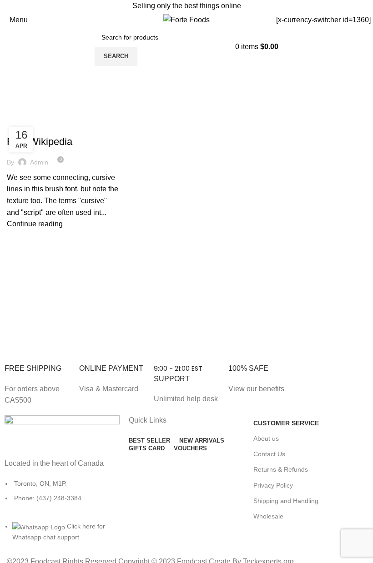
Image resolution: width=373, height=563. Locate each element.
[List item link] (62, 495)
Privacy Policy (273, 485)
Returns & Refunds (280, 469)
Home (14, 114)
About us (266, 438)
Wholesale (268, 516)
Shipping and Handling (285, 500)
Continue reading (35, 224)
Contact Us (269, 454)
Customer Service (286, 423)
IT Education (30, 125)
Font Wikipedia (39, 141)
